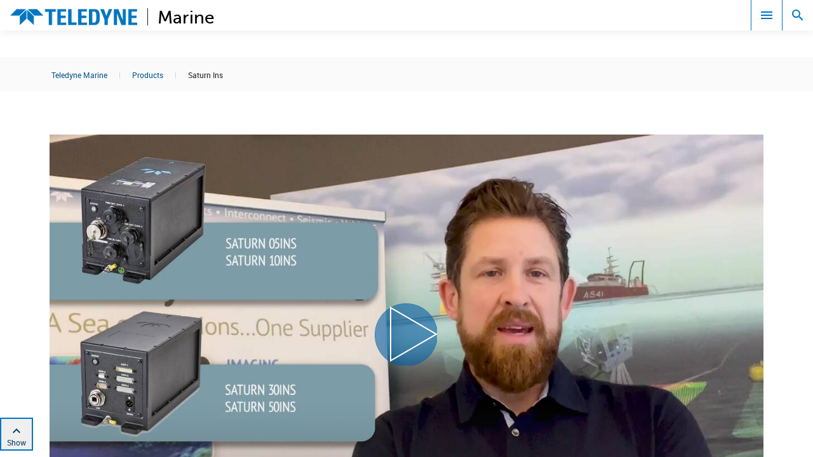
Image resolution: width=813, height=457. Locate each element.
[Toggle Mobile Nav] (767, 15)
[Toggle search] (798, 15)
